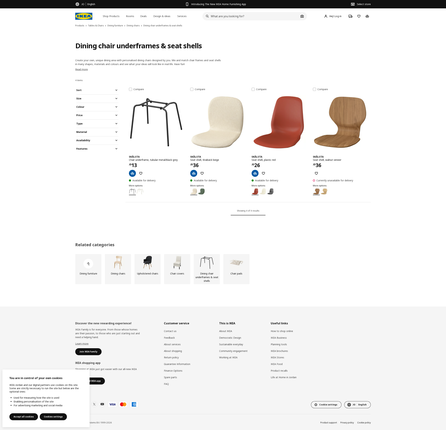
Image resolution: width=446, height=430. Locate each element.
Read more (81, 69)
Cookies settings (53, 416)
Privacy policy (347, 422)
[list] (223, 269)
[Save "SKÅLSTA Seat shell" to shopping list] (202, 173)
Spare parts (170, 377)
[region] (46, 398)
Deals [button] (143, 16)
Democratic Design (230, 337)
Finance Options (173, 370)
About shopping (173, 351)
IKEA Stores (277, 357)
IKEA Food (277, 364)
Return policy (171, 357)
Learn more (82, 343)
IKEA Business (279, 337)
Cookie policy (364, 422)
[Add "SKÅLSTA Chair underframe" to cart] (132, 173)
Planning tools (279, 344)
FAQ (166, 384)
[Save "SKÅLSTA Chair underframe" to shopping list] (140, 173)
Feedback (169, 337)
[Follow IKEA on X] (94, 404)
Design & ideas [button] (161, 16)
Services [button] (182, 16)
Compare (138, 89)
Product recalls (279, 370)
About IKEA (225, 331)
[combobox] (250, 16)
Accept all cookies (24, 416)
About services (172, 344)
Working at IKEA (228, 357)
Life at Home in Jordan (284, 377)
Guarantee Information (177, 364)
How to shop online (282, 331)
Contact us (170, 331)
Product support (328, 422)
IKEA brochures (279, 351)
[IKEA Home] (83, 16)
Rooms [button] (130, 16)
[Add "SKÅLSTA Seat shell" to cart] (193, 173)
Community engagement (233, 351)
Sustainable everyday (231, 344)
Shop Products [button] (111, 16)
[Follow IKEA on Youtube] (102, 404)
